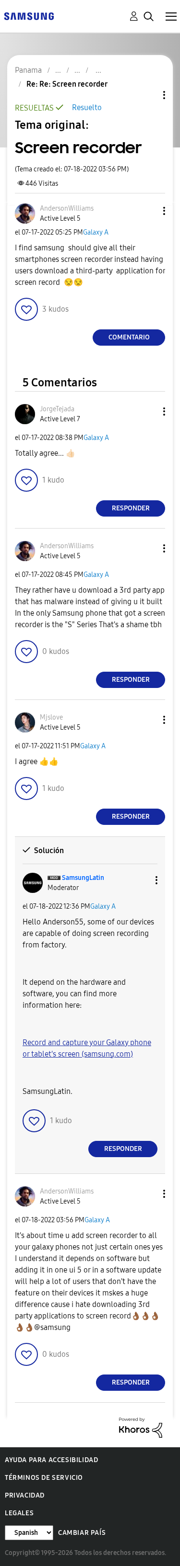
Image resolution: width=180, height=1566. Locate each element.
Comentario (129, 337)
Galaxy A (95, 232)
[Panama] (29, 15)
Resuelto (87, 107)
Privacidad (25, 1495)
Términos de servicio (44, 1478)
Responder (131, 508)
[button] (148, 210)
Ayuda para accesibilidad (51, 1460)
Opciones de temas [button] (148, 95)
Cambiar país (82, 1533)
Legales (19, 1513)
